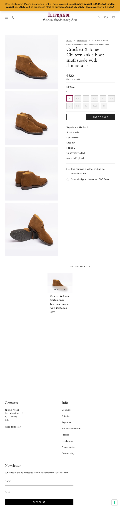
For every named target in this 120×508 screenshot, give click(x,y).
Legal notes (67, 441)
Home (69, 40)
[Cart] (113, 17)
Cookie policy (68, 453)
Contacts (66, 410)
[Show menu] (6, 17)
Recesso (65, 434)
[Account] (106, 17)
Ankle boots (82, 40)
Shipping (66, 416)
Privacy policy (68, 447)
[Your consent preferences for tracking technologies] (115, 503)
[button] (14, 17)
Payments (66, 422)
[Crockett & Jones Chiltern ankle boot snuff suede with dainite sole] (60, 283)
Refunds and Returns (71, 428)
